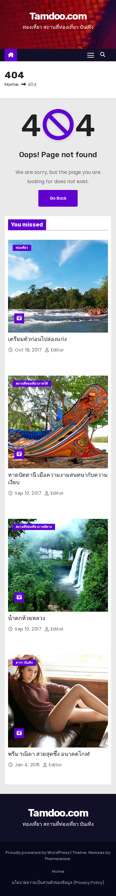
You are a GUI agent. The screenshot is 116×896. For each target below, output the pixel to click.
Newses (96, 852)
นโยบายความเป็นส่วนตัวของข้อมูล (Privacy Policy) (58, 882)
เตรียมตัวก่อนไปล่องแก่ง (37, 339)
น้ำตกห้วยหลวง (26, 618)
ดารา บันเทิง (24, 662)
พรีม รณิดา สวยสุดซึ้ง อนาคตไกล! (49, 754)
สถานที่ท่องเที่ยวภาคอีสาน (34, 526)
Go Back (58, 198)
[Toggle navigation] (90, 54)
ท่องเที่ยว (22, 247)
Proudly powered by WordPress (38, 852)
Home (12, 84)
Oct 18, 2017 (29, 350)
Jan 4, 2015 (28, 765)
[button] (104, 54)
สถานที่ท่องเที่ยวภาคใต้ (32, 383)
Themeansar (58, 859)
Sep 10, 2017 (29, 493)
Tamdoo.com (58, 16)
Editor (56, 350)
